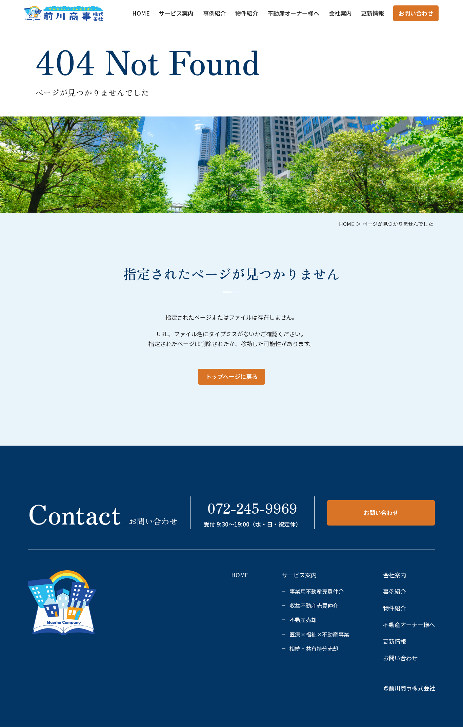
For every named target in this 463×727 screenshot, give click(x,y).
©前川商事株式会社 (409, 688)
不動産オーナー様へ (293, 13)
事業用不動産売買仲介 (316, 591)
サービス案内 (176, 13)
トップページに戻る (232, 376)
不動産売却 (303, 620)
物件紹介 (246, 13)
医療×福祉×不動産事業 (319, 634)
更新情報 (372, 13)
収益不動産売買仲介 (313, 605)
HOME (141, 13)
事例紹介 (214, 13)
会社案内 (340, 13)
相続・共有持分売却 (313, 648)
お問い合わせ (416, 13)
